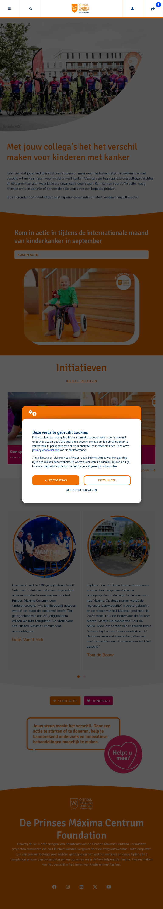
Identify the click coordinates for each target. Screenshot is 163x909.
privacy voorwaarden (45, 450)
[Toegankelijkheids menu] (158, 4)
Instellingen (107, 480)
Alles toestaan (56, 480)
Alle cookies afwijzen (81, 490)
